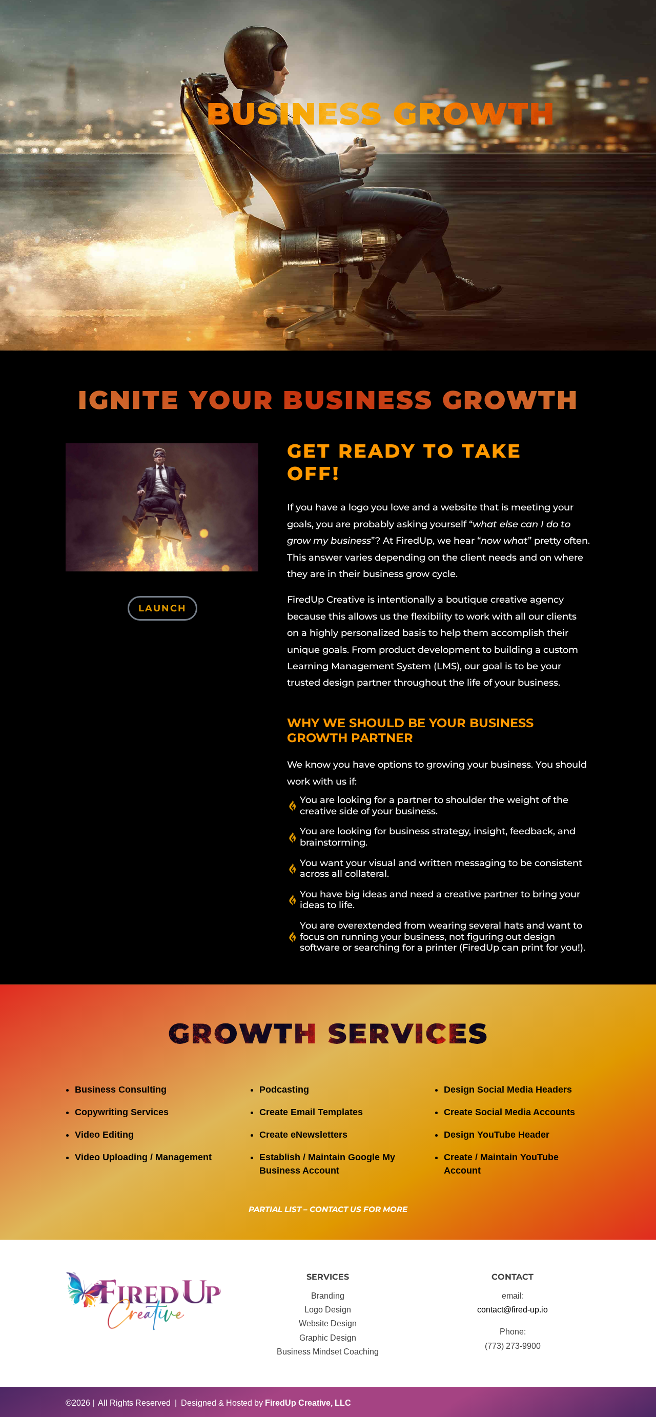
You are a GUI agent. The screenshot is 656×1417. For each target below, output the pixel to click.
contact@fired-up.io (512, 1309)
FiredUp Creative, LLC (308, 1403)
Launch (162, 608)
